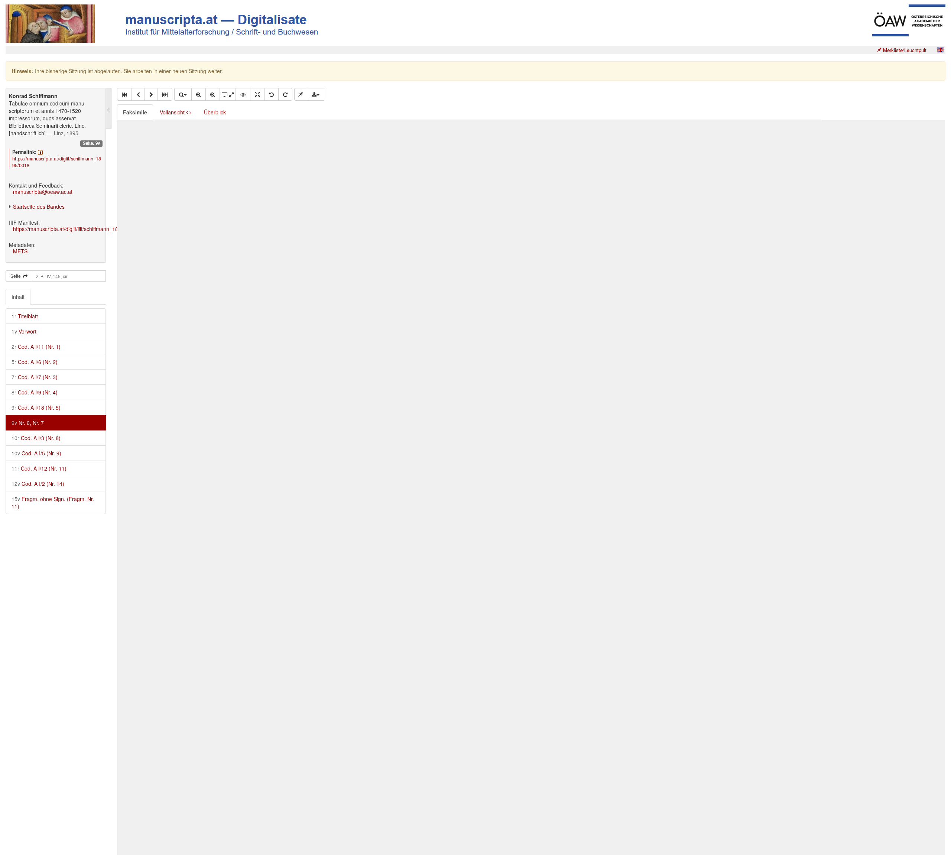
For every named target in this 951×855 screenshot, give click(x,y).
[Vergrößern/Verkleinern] (182, 94)
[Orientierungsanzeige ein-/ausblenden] (243, 94)
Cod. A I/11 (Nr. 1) (36, 346)
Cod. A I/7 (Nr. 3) (35, 377)
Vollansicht (173, 112)
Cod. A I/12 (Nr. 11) (39, 468)
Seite (16, 276)
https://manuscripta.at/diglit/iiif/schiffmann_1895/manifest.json (85, 229)
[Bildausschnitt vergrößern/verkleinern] (228, 94)
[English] (940, 49)
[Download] (315, 94)
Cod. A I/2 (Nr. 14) (38, 483)
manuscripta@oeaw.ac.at (42, 191)
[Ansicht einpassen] (257, 94)
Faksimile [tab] (135, 112)
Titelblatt (25, 316)
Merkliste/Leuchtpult (904, 49)
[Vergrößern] (212, 94)
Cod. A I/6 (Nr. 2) (35, 361)
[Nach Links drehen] (271, 94)
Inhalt (18, 296)
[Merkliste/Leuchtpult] (300, 94)
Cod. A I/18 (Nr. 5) (36, 407)
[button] (124, 94)
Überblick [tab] (215, 112)
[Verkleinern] (198, 94)
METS (20, 251)
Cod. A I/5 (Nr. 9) (36, 453)
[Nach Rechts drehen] (285, 94)
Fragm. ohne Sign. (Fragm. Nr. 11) (53, 502)
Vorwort (24, 331)
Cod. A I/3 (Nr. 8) (36, 438)
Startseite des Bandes (39, 206)
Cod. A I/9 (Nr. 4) (35, 392)
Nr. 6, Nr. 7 (28, 422)
